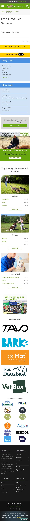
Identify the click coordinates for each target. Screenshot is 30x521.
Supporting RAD (20, 470)
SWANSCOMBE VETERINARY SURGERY (10, 277)
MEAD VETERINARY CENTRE (8, 283)
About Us (18, 454)
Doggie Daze (4, 205)
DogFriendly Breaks (5, 492)
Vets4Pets (4, 280)
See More (15, 209)
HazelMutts (4, 238)
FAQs (17, 463)
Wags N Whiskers (5, 199)
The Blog (3, 489)
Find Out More (22, 1)
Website (5, 77)
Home (2, 11)
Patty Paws (4, 241)
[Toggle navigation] (2, 6)
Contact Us (18, 460)
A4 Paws (3, 202)
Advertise (18, 466)
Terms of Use (19, 506)
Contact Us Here (15, 125)
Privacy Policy (11, 506)
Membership (19, 457)
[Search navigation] (27, 6)
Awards (3, 482)
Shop (2, 485)
